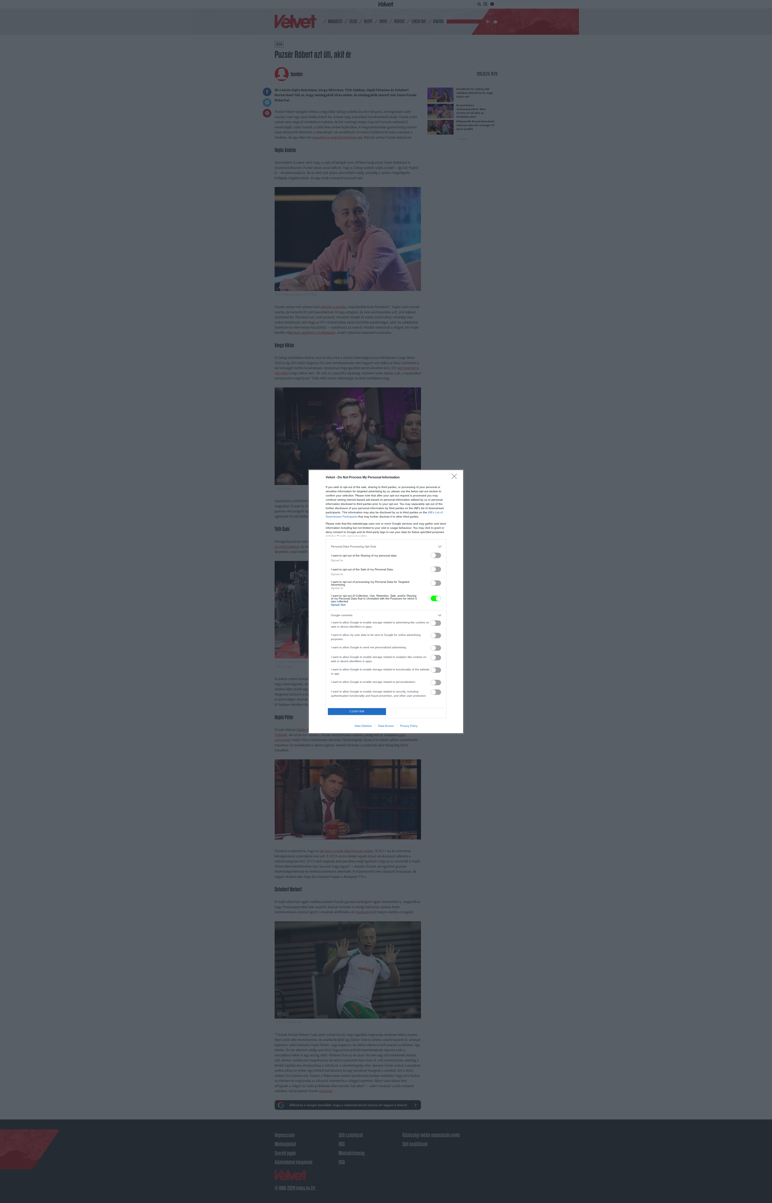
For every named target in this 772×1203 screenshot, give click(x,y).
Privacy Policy (409, 725)
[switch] (436, 555)
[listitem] (386, 546)
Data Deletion (363, 725)
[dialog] (386, 601)
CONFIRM (357, 711)
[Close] (455, 477)
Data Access (386, 725)
